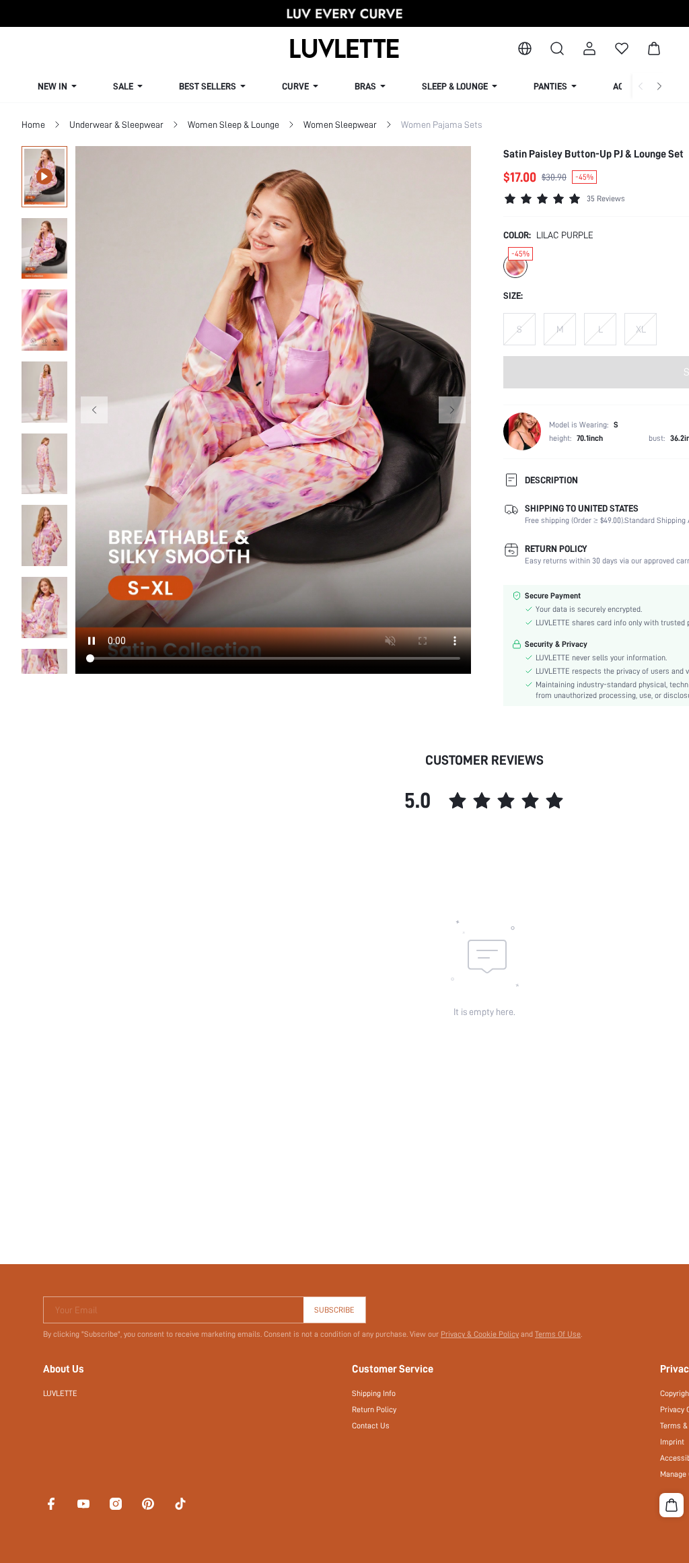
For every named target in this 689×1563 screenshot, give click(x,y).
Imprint (672, 1442)
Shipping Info (374, 1393)
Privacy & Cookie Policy (480, 1334)
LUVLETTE (60, 1393)
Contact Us (371, 1425)
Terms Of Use (558, 1334)
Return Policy (374, 1409)
